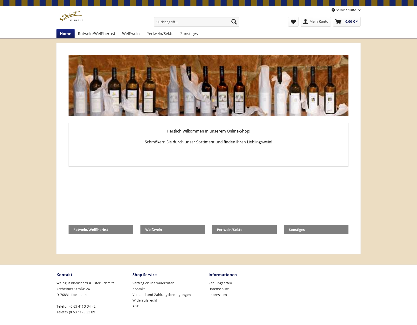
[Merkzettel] (293, 22)
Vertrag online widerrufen (153, 283)
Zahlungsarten (220, 283)
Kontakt (138, 289)
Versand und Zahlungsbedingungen (161, 294)
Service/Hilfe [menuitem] (346, 10)
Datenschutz (218, 289)
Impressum (217, 294)
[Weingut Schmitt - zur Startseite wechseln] (71, 16)
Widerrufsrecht (144, 300)
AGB (135, 306)
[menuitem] (196, 22)
